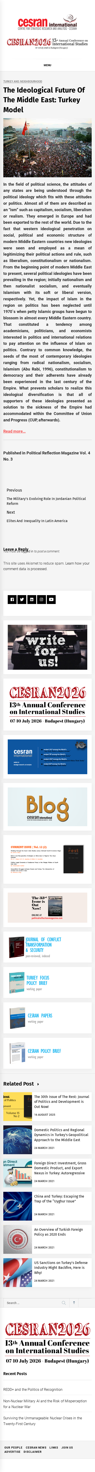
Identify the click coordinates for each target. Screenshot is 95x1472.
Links (53, 1447)
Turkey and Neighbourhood (22, 81)
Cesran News (36, 1447)
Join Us (67, 1447)
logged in (27, 551)
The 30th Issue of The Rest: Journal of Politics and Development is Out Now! (61, 1102)
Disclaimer (33, 1451)
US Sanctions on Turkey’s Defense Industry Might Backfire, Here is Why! (61, 1268)
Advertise (12, 1451)
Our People (13, 1447)
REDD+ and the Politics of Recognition (33, 1389)
